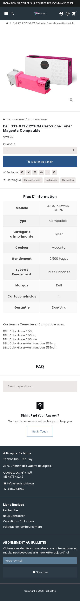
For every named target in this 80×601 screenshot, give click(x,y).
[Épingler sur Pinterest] (34, 172)
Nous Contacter (14, 516)
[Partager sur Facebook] (22, 172)
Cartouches (51, 180)
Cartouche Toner (13, 119)
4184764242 (13, 489)
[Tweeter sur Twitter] (28, 172)
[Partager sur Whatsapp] (41, 172)
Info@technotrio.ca (18, 483)
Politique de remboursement (22, 527)
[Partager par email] (47, 172)
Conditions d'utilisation (18, 521)
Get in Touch (40, 431)
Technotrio (50, 590)
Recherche (10, 510)
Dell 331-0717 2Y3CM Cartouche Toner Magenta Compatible (43, 23)
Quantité (9, 144)
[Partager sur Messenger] (54, 172)
